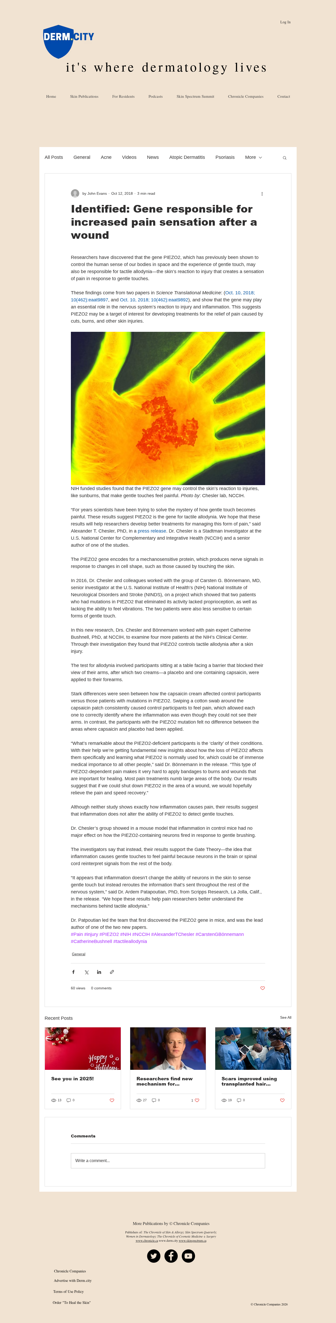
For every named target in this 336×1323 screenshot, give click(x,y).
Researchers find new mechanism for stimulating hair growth (166, 1081)
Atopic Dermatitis (187, 157)
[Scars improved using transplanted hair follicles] (253, 1048)
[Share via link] (111, 971)
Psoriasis (225, 157)
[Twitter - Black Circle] (153, 1256)
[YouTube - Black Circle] (188, 1256)
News (153, 157)
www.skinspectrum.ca (192, 1240)
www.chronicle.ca (147, 1240)
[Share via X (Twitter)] (86, 971)
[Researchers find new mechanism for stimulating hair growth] (168, 1048)
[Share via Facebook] (73, 971)
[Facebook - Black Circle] (171, 1256)
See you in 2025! (72, 1078)
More (250, 157)
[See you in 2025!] (83, 1048)
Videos (129, 157)
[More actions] (262, 193)
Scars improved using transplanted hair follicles (249, 1081)
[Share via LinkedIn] (99, 971)
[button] (284, 157)
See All (285, 1017)
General (82, 157)
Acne (106, 157)
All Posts (54, 157)
